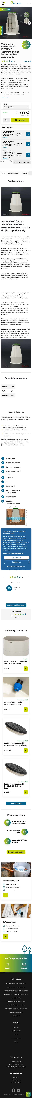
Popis (3, 173)
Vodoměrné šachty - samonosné (16, 1005)
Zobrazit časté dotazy (16, 852)
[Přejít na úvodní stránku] (16, 2)
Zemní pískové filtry (16, 998)
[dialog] (16, 549)
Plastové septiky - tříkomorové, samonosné (16, 994)
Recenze (24, 173)
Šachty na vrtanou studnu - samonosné (16, 1008)
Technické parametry (13, 173)
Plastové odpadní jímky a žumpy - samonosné (16, 990)
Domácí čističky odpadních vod (16, 987)
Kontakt (16, 1034)
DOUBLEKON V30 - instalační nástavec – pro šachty (15, 662)
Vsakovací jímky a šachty (16, 1012)
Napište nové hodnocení (16, 605)
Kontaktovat (6, 120)
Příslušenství (16, 1016)
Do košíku (21, 120)
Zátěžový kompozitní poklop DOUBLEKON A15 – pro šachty (15, 744)
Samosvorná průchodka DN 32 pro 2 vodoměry (13, 703)
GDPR (16, 1041)
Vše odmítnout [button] (17, 562)
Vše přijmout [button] (16, 557)
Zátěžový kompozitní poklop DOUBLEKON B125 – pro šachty (15, 786)
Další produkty (16, 803)
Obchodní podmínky (16, 1038)
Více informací (7, 551)
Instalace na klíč (16, 1031)
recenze (26, 61)
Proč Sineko (16, 1027)
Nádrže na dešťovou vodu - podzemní (16, 983)
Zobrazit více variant (22, 162)
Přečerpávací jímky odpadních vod (16, 1001)
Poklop (5, 104)
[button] (16, 553)
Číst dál (4, 97)
